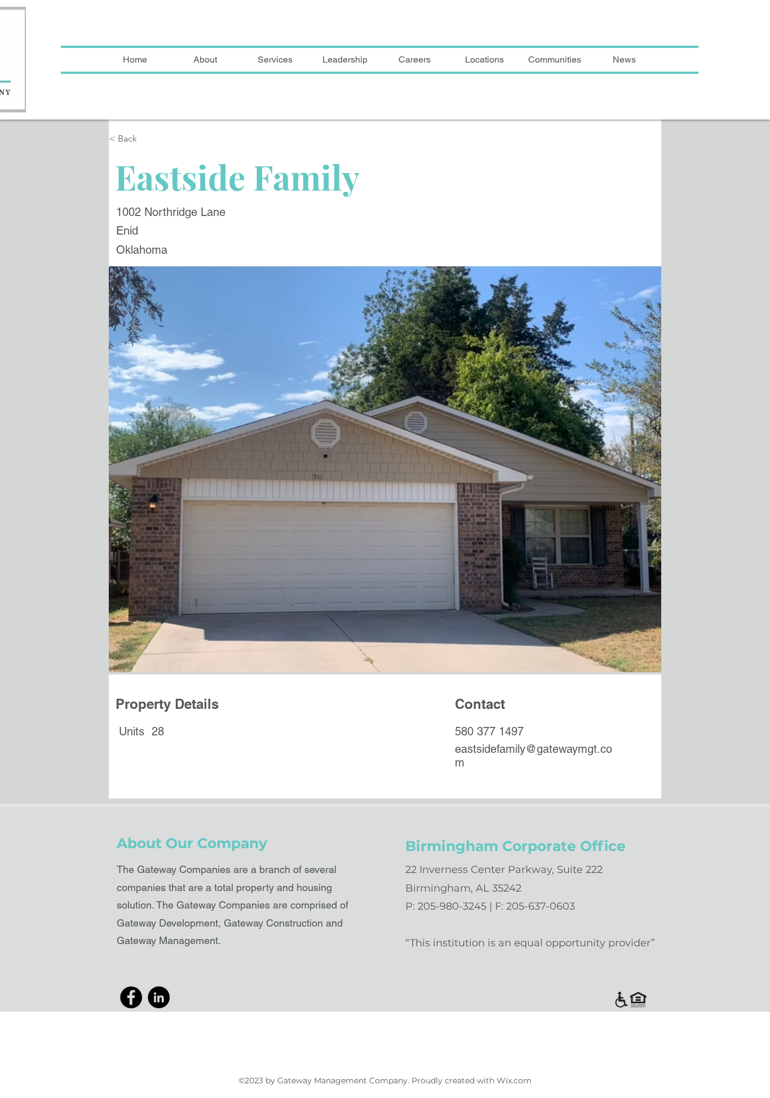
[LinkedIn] (159, 997)
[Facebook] (131, 997)
